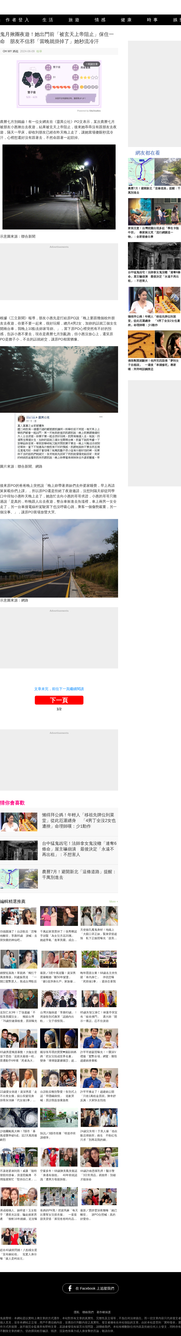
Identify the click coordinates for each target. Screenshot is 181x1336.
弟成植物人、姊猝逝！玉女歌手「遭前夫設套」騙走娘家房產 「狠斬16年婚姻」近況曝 (18, 1214)
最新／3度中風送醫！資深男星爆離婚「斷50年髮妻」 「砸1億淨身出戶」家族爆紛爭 (58, 977)
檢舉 (39, 51)
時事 (153, 19)
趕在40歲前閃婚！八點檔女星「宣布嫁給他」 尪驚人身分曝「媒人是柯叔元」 (18, 1254)
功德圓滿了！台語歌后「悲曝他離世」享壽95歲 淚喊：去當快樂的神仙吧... (18, 935)
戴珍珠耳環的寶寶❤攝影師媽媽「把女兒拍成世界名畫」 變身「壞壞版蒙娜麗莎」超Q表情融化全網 (58, 1057)
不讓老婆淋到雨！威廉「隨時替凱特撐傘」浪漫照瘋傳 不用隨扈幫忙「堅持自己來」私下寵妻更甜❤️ (18, 1175)
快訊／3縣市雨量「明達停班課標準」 (58, 1135)
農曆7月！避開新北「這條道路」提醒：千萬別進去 (79, 874)
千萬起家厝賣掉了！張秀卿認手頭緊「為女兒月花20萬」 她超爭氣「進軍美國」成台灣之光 (58, 936)
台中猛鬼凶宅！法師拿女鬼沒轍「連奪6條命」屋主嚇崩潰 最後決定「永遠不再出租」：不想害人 (79, 849)
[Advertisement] (59, 275)
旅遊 (75, 19)
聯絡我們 (88, 1312)
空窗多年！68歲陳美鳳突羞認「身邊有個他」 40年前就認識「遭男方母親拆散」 (58, 1175)
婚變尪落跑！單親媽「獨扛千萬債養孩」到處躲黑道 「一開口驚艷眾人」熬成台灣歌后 (18, 977)
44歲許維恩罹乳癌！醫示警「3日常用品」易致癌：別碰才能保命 (98, 1175)
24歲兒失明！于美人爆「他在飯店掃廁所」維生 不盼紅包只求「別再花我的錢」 (98, 1135)
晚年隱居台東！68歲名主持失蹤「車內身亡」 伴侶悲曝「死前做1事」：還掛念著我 (98, 977)
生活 (48, 19)
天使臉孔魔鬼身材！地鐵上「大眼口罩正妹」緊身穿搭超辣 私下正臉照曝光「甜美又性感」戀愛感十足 (98, 934)
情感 (101, 19)
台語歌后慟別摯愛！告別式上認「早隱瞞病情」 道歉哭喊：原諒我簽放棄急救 (58, 1096)
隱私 (77, 1312)
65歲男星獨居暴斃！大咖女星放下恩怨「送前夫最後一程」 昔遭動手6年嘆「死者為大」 (19, 1056)
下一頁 (59, 700)
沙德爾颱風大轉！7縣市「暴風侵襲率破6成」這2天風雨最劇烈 (18, 1135)
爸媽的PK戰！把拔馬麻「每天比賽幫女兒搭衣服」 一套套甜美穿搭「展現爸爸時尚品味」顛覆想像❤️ (59, 1215)
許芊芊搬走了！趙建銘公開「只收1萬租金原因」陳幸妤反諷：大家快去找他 (98, 1096)
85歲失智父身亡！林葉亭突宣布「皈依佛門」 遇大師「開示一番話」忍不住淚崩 (98, 1016)
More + (113, 901)
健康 (127, 19)
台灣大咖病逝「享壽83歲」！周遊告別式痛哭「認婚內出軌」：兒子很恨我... (58, 1016)
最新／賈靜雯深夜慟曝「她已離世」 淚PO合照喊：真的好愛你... (98, 1214)
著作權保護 (104, 1312)
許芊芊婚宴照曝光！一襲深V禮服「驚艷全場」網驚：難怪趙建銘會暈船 (98, 1056)
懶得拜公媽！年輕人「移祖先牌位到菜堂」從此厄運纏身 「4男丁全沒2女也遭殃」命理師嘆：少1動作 (79, 820)
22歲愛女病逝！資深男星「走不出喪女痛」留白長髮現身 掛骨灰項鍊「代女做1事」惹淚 (18, 1096)
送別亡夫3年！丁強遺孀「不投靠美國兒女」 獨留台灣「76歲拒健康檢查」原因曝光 (18, 1016)
